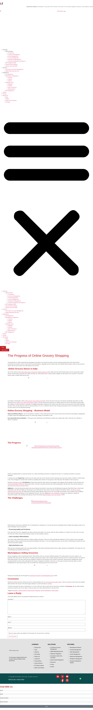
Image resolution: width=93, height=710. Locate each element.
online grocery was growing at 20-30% (35, 401)
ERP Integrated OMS (10, 62)
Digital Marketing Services (12, 71)
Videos (7, 98)
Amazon (10, 77)
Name (10, 616)
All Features (11, 53)
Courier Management (13, 58)
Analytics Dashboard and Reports (17, 61)
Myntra (10, 80)
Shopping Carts (9, 82)
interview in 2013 (17, 482)
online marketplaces (46, 590)
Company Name (4, 697)
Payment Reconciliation (11, 64)
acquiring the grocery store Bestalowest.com (41, 575)
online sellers (55, 590)
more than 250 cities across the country (18, 485)
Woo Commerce (12, 87)
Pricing (4, 94)
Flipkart (10, 79)
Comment (11, 599)
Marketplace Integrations (11, 76)
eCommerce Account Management (14, 69)
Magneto (10, 84)
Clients (4, 92)
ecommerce (15, 590)
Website (10, 627)
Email (9, 622)
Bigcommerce (11, 89)
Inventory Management (14, 54)
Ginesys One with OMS (11, 66)
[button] (46, 196)
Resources (5, 95)
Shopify (10, 85)
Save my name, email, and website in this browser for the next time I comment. (29, 633)
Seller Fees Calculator (11, 100)
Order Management (13, 56)
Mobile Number (4, 701)
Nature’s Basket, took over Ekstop (51, 494)
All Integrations (9, 74)
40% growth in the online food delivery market (25, 402)
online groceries (23, 590)
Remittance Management (14, 59)
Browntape (69, 586)
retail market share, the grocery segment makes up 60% (35, 372)
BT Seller (7, 102)
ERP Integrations (9, 90)
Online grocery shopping (33, 590)
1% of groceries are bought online (52, 582)
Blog (6, 97)
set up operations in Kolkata (57, 493)
